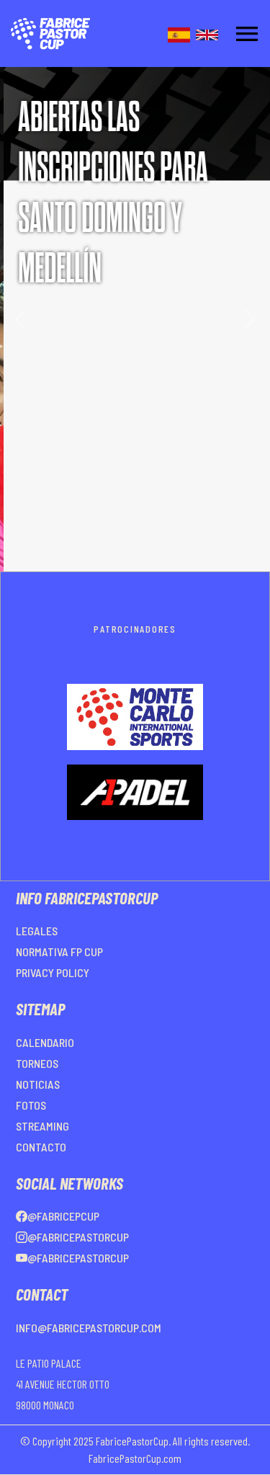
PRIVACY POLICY (52, 972)
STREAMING (42, 1126)
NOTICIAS (38, 1084)
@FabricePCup (63, 1216)
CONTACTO (41, 1147)
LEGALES (37, 930)
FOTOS (31, 1105)
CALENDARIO (45, 1042)
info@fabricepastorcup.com (88, 1327)
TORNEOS (37, 1063)
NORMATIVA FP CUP (59, 951)
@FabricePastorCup (78, 1237)
